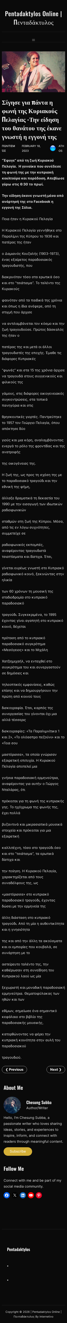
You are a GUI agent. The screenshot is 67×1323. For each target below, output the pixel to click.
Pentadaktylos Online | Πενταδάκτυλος (33, 17)
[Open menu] (33, 40)
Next (54, 1069)
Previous (16, 1069)
